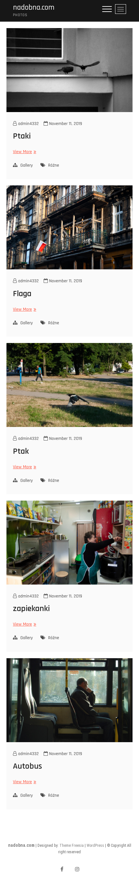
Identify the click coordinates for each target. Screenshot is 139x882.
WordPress (95, 845)
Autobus (27, 766)
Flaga (22, 293)
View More (24, 152)
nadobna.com (33, 7)
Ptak (21, 451)
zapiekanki (31, 608)
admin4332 (28, 124)
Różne (53, 165)
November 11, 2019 (65, 124)
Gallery (26, 165)
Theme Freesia (71, 845)
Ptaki (22, 136)
